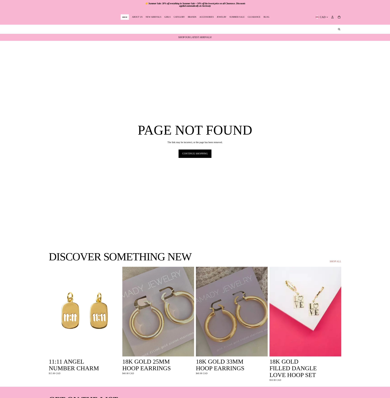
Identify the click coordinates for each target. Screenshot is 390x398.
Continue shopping (195, 153)
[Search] (339, 29)
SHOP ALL (335, 261)
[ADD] (116, 351)
